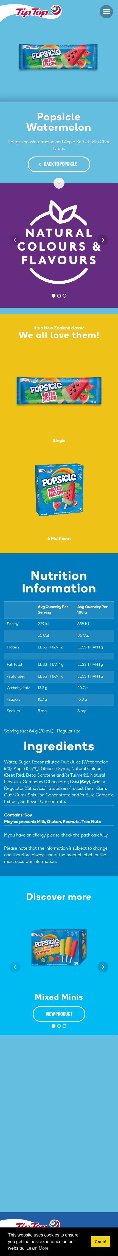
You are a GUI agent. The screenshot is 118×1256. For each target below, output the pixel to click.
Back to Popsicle (60, 164)
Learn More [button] (37, 1248)
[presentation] (15, 239)
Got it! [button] (100, 1242)
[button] (106, 11)
